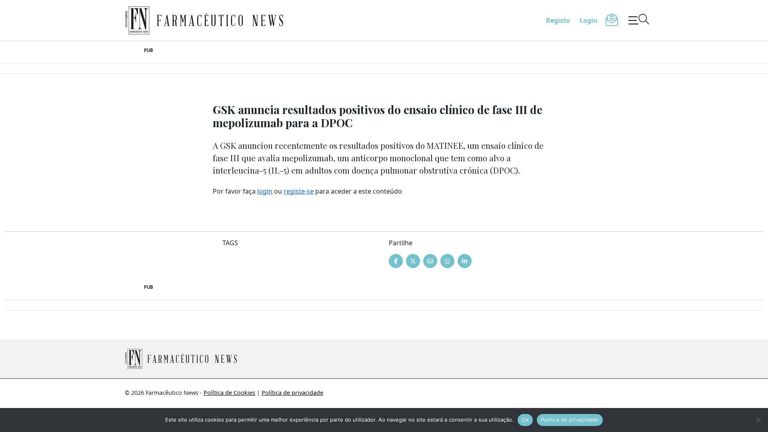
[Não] (758, 420)
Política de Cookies (229, 392)
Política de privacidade (292, 392)
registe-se (299, 191)
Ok (525, 419)
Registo (558, 20)
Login (589, 20)
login (264, 191)
